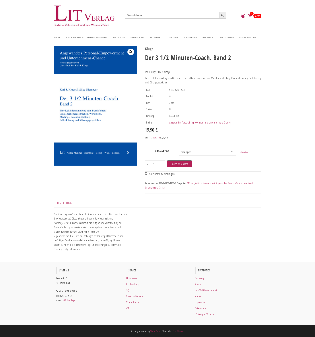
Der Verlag (208, 37)
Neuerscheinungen (97, 37)
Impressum (200, 302)
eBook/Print (162, 151)
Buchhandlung (247, 37)
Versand (156, 137)
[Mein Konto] (243, 15)
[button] (130, 52)
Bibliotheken (227, 37)
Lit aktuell (172, 37)
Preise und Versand (134, 296)
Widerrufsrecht (132, 302)
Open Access (137, 37)
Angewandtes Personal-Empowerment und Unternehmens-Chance (200, 122)
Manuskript (190, 37)
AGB (127, 308)
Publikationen (73, 37)
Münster (190, 183)
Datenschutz (200, 308)
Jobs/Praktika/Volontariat (206, 290)
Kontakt (198, 296)
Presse (198, 284)
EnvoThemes (178, 331)
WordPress (155, 331)
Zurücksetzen (243, 152)
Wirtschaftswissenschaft (205, 183)
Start (57, 37)
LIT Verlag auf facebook (205, 314)
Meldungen (119, 37)
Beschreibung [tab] (64, 203)
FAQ (127, 290)
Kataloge (155, 37)
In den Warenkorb (179, 164)
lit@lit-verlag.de (70, 300)
